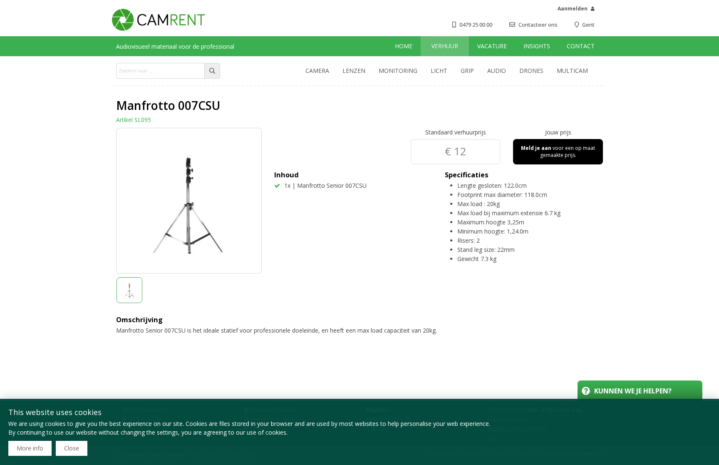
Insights (536, 46)
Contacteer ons (538, 24)
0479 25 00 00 (475, 24)
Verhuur (444, 46)
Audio (496, 71)
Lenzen (353, 71)
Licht (439, 71)
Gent (588, 24)
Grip (467, 71)
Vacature (492, 46)
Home (403, 46)
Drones (531, 71)
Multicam (572, 71)
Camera (317, 71)
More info (30, 448)
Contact (581, 46)
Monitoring (398, 71)
